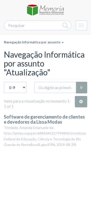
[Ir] (66, 25)
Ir (81, 87)
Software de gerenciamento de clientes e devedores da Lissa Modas (44, 119)
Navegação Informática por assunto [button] (32, 42)
